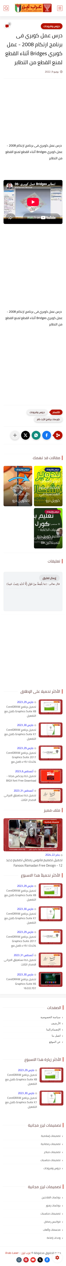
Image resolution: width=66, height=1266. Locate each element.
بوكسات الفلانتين (51, 1197)
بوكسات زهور (53, 1205)
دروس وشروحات (51, 26)
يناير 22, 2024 (52, 854)
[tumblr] (19, 1259)
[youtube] (33, 1259)
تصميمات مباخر (52, 1152)
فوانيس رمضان (52, 1221)
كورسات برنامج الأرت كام (48, 419)
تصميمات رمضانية (51, 1143)
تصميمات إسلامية (51, 1135)
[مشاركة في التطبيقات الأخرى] (15, 435)
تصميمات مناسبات (50, 1160)
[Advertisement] (33, 114)
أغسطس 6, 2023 (24, 771)
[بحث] (6, 8)
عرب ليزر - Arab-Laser (18, 1252)
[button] (46, 435)
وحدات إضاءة (54, 1237)
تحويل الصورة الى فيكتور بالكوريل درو (20, 494)
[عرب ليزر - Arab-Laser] (33, 8)
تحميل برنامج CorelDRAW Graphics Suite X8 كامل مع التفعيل (20, 711)
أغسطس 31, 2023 (23, 790)
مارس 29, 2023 (25, 702)
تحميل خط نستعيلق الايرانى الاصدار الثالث (20, 797)
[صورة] (50, 706)
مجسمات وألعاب (52, 1229)
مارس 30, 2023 (25, 725)
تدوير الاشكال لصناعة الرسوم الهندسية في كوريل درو (49, 491)
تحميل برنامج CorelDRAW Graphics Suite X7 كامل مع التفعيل (20, 734)
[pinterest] (26, 1259)
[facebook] (47, 1259)
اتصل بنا (56, 1035)
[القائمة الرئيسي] (59, 8)
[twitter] (40, 1259)
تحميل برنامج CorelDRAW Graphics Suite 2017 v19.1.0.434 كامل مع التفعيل (21, 757)
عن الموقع (55, 1041)
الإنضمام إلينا (53, 1029)
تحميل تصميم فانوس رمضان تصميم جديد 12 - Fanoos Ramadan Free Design (34, 862)
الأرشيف (56, 1023)
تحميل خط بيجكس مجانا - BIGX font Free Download (21, 778)
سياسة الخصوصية (50, 1017)
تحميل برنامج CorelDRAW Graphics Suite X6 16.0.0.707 (21, 984)
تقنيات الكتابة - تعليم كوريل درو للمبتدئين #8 (48, 536)
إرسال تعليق (49, 578)
